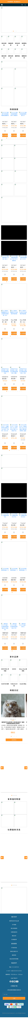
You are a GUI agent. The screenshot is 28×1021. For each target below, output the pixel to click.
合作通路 (14, 924)
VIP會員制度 (14, 947)
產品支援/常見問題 (14, 959)
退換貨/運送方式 (14, 951)
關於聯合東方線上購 (14, 921)
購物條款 (14, 955)
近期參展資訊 (14, 932)
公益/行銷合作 (14, 978)
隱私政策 (14, 935)
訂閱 (14, 998)
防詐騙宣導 (14, 939)
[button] (14, 232)
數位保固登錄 (14, 928)
